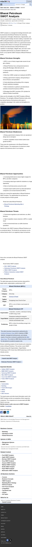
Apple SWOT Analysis (8, 457)
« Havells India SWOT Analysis (9, 358)
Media (2, 526)
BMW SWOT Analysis (7, 371)
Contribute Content (5, 520)
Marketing (5, 431)
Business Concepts (7, 479)
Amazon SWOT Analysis (9, 463)
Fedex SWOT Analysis (7, 378)
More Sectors (5, 393)
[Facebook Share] (1, 413)
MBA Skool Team (13, 23)
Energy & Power (13, 296)
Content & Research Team (8, 333)
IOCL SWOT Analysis (10, 266)
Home (2, 506)
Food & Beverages (6, 387)
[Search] (30, 4)
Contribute (8, 406)
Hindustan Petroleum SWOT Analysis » (11, 362)
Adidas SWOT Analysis (8, 369)
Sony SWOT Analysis (8, 461)
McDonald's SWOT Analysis (10, 470)
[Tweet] (4, 413)
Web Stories (3, 537)
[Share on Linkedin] (8, 413)
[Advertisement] (16, 29)
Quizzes (2, 529)
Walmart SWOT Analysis (9, 464)
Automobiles (5, 384)
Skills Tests (5, 444)
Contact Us (3, 512)
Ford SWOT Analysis (8, 455)
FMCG (3, 389)
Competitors (5, 488)
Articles (4, 492)
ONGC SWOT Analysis (10, 270)
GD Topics (5, 494)
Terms (2, 515)
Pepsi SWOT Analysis (8, 468)
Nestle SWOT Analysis (8, 466)
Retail (3, 391)
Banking (3, 386)
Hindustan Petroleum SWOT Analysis (14, 268)
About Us (28, 416)
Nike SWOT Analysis (7, 375)
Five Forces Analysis (8, 486)
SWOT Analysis (6, 481)
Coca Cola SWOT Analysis (8, 377)
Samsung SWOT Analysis (8, 373)
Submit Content (6, 502)
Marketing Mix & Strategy (9, 482)
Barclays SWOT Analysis (9, 459)
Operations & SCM (7, 433)
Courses (29, 1)
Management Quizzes (8, 442)
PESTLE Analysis (7, 484)
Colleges (3, 523)
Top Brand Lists (6, 490)
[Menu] (1, 4)
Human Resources (7, 435)
